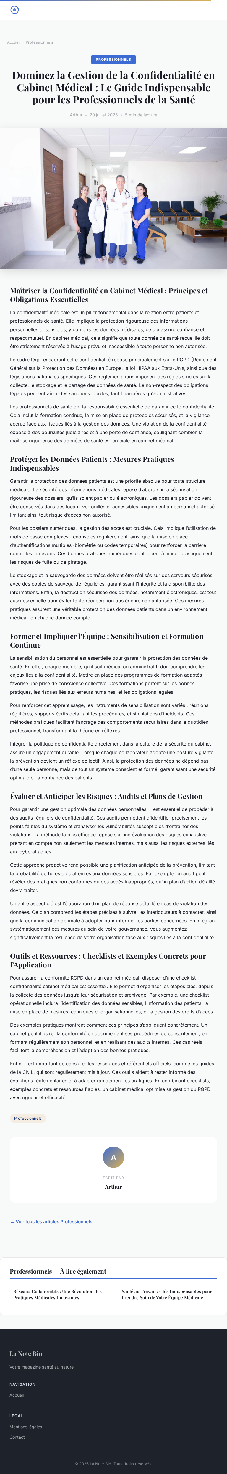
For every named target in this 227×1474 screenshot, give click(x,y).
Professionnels (39, 42)
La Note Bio (25, 1353)
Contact (17, 1437)
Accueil (13, 42)
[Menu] (212, 10)
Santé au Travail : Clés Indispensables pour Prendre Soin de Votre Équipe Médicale (167, 1294)
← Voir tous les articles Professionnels (51, 1221)
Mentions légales (25, 1426)
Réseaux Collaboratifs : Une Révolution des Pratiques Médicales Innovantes (57, 1294)
